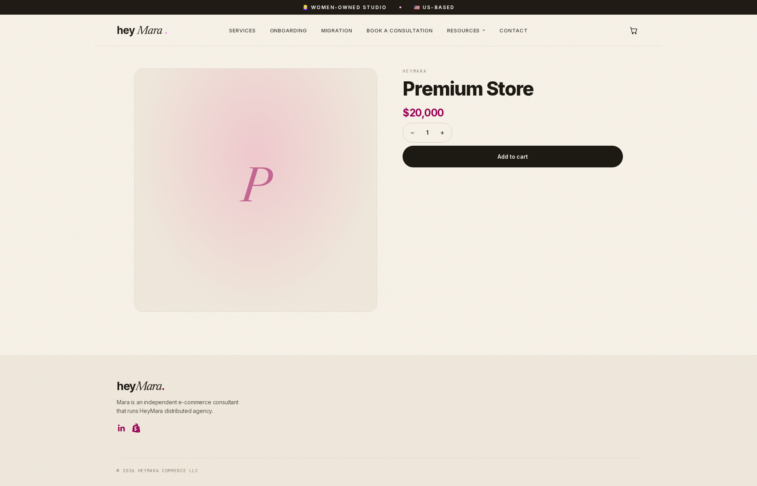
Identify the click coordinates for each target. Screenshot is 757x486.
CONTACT (514, 30)
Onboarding (288, 30)
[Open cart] (633, 30)
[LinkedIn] (121, 428)
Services (242, 30)
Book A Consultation (400, 30)
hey (140, 386)
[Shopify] (136, 428)
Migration (336, 30)
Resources (463, 30)
